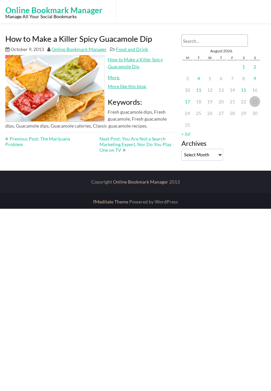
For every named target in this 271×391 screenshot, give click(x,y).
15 (243, 90)
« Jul (185, 134)
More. (114, 77)
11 (198, 90)
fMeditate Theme (111, 201)
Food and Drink (132, 49)
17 (187, 101)
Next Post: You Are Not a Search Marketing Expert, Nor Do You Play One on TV (135, 144)
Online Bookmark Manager (79, 49)
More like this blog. (127, 86)
